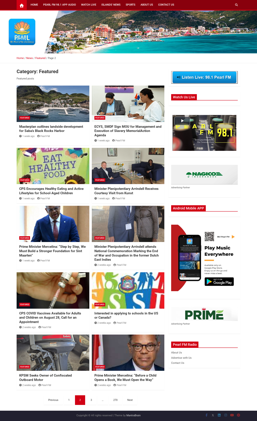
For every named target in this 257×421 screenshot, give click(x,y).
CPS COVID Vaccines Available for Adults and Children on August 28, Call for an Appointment (50, 317)
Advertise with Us (181, 357)
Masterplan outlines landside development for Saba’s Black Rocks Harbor (51, 129)
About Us (147, 4)
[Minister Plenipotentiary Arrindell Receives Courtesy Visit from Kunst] (128, 166)
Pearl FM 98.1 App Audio (59, 4)
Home (34, 4)
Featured (24, 118)
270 (115, 400)
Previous (53, 400)
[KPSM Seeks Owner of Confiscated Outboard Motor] (53, 353)
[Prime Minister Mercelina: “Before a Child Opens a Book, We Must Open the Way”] (128, 353)
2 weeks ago (104, 265)
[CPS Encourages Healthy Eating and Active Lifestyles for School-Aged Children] (53, 166)
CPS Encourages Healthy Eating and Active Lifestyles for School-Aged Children (51, 191)
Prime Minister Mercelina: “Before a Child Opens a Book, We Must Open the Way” (125, 377)
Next (130, 400)
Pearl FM (45, 136)
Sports (130, 4)
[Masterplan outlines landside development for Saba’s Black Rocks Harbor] (53, 104)
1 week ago (28, 136)
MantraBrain (133, 415)
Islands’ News (110, 4)
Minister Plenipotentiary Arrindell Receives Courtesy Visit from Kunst (126, 191)
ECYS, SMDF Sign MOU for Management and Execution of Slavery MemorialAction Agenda (128, 131)
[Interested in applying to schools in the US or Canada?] (128, 290)
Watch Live (88, 4)
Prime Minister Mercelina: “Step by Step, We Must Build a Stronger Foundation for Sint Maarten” (52, 251)
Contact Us (166, 4)
